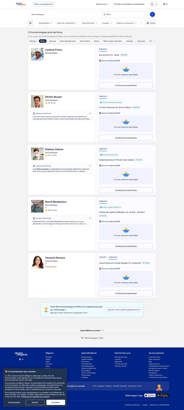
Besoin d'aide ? (154, 370)
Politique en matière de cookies (35, 396)
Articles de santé (121, 364)
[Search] (152, 14)
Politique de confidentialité (159, 405)
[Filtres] (30, 23)
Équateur (123, 386)
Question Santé (120, 366)
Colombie (116, 386)
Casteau (129, 41)
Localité (118, 359)
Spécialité (118, 361)
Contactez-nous (154, 357)
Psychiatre (85, 361)
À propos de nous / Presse (158, 368)
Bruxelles (49, 357)
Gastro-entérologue (88, 373)
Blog (150, 361)
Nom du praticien (121, 357)
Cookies (145, 405)
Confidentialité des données (159, 366)
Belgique (101, 386)
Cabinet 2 (113, 257)
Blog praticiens (154, 364)
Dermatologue (86, 357)
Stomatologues (91, 338)
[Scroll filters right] (139, 23)
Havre (96, 41)
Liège (48, 366)
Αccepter (56, 402)
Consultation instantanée (158, 377)
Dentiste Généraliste (88, 368)
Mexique (109, 386)
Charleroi (49, 364)
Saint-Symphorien (68, 41)
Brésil (139, 386)
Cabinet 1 (103, 49)
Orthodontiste (86, 364)
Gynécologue (86, 375)
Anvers (48, 359)
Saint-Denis (85, 41)
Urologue (84, 377)
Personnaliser (14, 402)
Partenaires (153, 373)
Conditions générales (132, 405)
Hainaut (32, 41)
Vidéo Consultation (155, 375)
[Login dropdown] (153, 4)
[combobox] (64, 14)
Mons (42, 41)
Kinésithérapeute (87, 366)
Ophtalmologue (87, 359)
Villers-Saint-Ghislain (112, 41)
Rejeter (35, 402)
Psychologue (85, 370)
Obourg (52, 41)
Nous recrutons (154, 359)
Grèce (95, 386)
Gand (48, 361)
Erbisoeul (141, 41)
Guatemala (132, 386)
